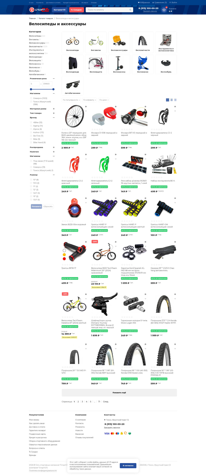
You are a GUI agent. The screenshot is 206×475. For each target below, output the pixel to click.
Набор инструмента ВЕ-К (163, 181)
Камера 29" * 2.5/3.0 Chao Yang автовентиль (162, 269)
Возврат (85, 2)
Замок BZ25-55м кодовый (74, 224)
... (94, 401)
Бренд (33, 117)
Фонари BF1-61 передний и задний (134, 134)
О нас (31, 2)
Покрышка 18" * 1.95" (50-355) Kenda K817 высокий (103, 371)
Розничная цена (38, 78)
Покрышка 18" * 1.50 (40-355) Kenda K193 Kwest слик (134, 371)
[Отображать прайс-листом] (175, 99)
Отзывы (94, 2)
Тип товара (35, 113)
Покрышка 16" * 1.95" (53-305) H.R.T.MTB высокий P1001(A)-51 (162, 372)
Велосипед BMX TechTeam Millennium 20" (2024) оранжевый (104, 270)
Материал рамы (38, 109)
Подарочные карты (37, 434)
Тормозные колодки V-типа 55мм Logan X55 (134, 321)
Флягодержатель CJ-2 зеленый (101, 182)
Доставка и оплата (53, 2)
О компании (80, 420)
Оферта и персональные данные (43, 445)
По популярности (70, 100)
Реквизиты (80, 427)
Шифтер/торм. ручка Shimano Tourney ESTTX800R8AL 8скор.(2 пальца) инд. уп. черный (102, 323)
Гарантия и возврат (37, 430)
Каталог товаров (46, 18)
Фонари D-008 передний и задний (104, 134)
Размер (34, 175)
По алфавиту (88, 100)
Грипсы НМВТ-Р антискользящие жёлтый (132, 225)
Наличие (34, 152)
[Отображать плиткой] (167, 99)
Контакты (39, 2)
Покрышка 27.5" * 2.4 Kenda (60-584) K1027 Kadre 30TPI (163, 321)
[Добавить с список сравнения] (86, 106)
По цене (103, 100)
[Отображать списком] (171, 99)
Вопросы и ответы (37, 448)
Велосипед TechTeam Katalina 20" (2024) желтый (74, 321)
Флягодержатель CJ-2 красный (72, 182)
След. (106, 401)
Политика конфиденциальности (43, 471)
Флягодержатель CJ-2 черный (161, 134)
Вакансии (79, 434)
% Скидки (33, 452)
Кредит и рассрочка (71, 2)
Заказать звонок (150, 11)
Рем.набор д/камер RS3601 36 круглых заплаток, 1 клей (134, 182)
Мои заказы (34, 420)
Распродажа (36, 147)
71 (99, 401)
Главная (32, 18)
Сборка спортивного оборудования (44, 441)
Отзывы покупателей (84, 437)
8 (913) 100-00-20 (148, 8)
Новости (79, 430)
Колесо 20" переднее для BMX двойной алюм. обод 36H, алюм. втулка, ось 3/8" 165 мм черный (74, 136)
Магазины (35, 93)
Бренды (32, 455)
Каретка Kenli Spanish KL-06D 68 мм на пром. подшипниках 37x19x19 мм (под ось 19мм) (133, 271)
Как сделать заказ (36, 423)
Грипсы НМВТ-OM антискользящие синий (162, 225)
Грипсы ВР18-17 (69, 268)
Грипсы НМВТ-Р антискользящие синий (102, 225)
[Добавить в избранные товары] (86, 111)
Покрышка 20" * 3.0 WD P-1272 (74, 371)
